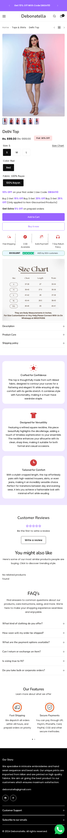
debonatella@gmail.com (16, 789)
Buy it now (33, 226)
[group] (33, 75)
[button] (9, 5)
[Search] (54, 16)
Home (5, 27)
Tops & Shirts (19, 27)
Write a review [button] (33, 540)
